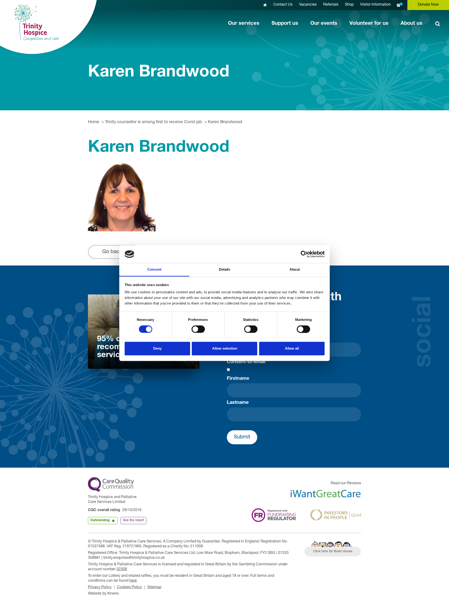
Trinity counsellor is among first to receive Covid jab (153, 122)
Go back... (114, 252)
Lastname (238, 403)
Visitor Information (375, 5)
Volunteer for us (368, 23)
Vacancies (308, 5)
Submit (242, 437)
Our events (323, 23)
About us (411, 23)
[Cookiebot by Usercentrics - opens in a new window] (304, 254)
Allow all (292, 349)
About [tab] (295, 270)
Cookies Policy (129, 587)
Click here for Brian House (332, 551)
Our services (243, 23)
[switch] (198, 329)
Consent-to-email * (248, 362)
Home (93, 122)
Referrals (330, 5)
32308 (121, 569)
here (133, 581)
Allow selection (224, 349)
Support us (285, 23)
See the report (133, 520)
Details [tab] (224, 270)
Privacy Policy (100, 587)
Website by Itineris (103, 594)
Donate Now (428, 5)
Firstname (238, 379)
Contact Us (283, 5)
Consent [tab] (154, 270)
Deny (157, 349)
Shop (349, 5)
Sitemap (154, 587)
